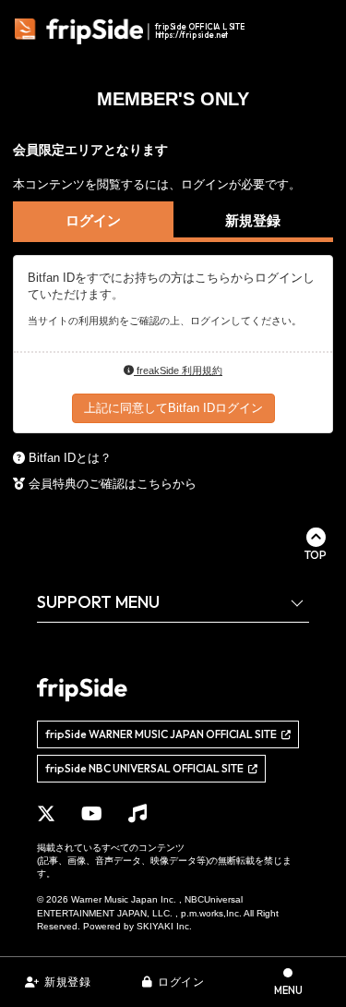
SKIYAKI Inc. (164, 926)
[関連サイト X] (46, 814)
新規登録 (67, 982)
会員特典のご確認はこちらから (113, 484)
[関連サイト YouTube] (91, 814)
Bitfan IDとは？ (70, 458)
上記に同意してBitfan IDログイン (173, 408)
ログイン (181, 982)
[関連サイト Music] (137, 814)
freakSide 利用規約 (178, 370)
